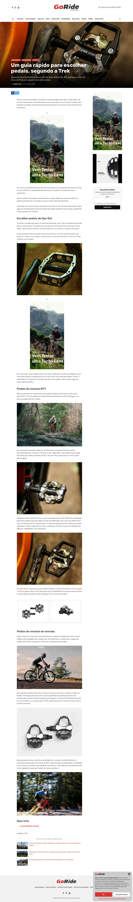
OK (103, 894)
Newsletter (99, 19)
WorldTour (55, 19)
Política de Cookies (104, 898)
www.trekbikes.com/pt (29, 826)
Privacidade (39, 887)
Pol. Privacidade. (111, 203)
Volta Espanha (30, 19)
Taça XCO (41, 19)
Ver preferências (121, 894)
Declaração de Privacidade (117, 898)
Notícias (20, 19)
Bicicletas (75, 19)
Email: (107, 196)
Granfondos (65, 19)
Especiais (36, 60)
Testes (83, 19)
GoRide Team (17, 84)
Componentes (16, 60)
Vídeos (90, 19)
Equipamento (26, 60)
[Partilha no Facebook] (13, 93)
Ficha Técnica (50, 887)
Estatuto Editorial (65, 887)
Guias (48, 19)
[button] (129, 874)
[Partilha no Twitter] (17, 93)
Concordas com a (106, 203)
